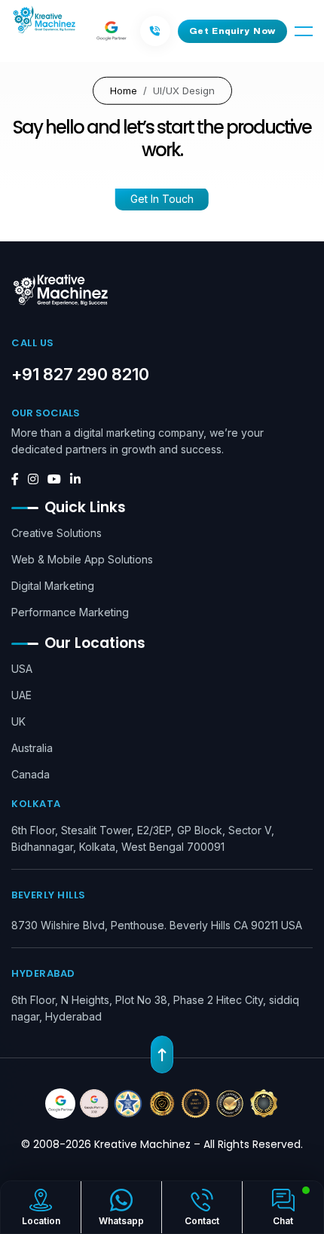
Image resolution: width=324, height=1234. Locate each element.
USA (21, 668)
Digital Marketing (52, 585)
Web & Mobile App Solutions (82, 559)
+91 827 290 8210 (80, 374)
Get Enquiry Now (233, 30)
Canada (30, 774)
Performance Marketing (70, 612)
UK (18, 721)
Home (123, 90)
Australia (32, 747)
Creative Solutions (56, 532)
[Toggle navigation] (304, 31)
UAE (21, 695)
